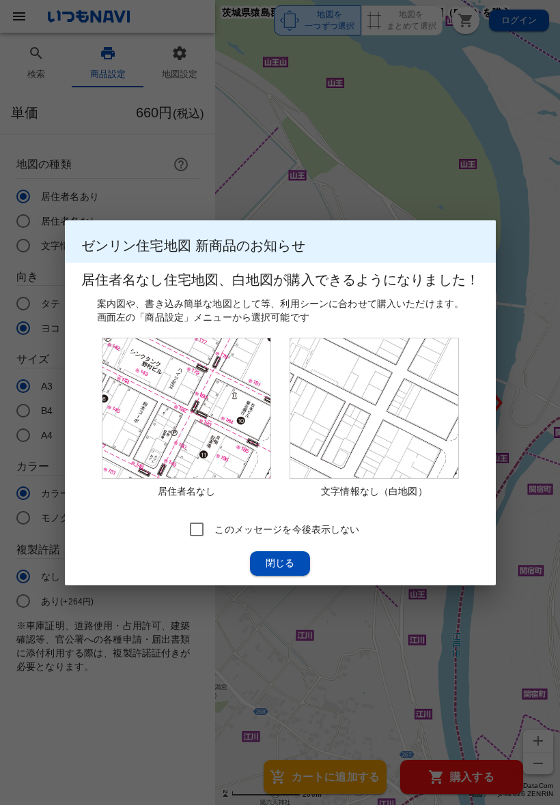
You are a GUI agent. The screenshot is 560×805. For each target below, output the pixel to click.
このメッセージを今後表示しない (286, 528)
